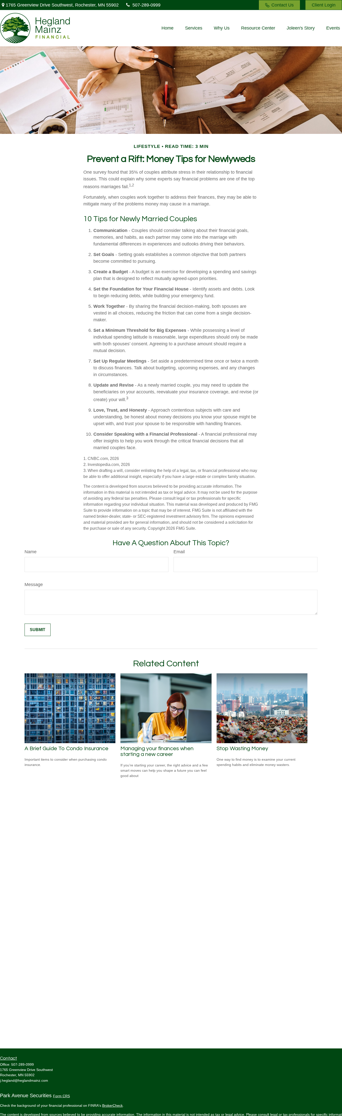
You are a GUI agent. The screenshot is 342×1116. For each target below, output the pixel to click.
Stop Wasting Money (242, 748)
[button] (167, 28)
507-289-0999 (146, 5)
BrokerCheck (112, 1105)
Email (179, 551)
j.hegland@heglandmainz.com (24, 1080)
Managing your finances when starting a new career (157, 751)
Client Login (323, 5)
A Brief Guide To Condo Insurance (66, 748)
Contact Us (282, 5)
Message (34, 584)
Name (31, 551)
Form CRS (61, 1096)
